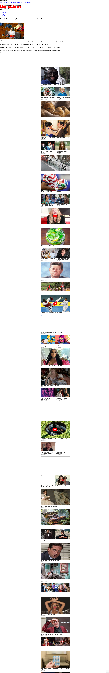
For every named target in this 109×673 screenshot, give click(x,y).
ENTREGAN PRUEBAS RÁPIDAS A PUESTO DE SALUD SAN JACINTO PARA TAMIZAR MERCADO (15, 2)
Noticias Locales (4, 12)
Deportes (3, 14)
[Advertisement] (27, 59)
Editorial (3, 11)
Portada (3, 10)
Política (3, 13)
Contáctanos (3, 15)
